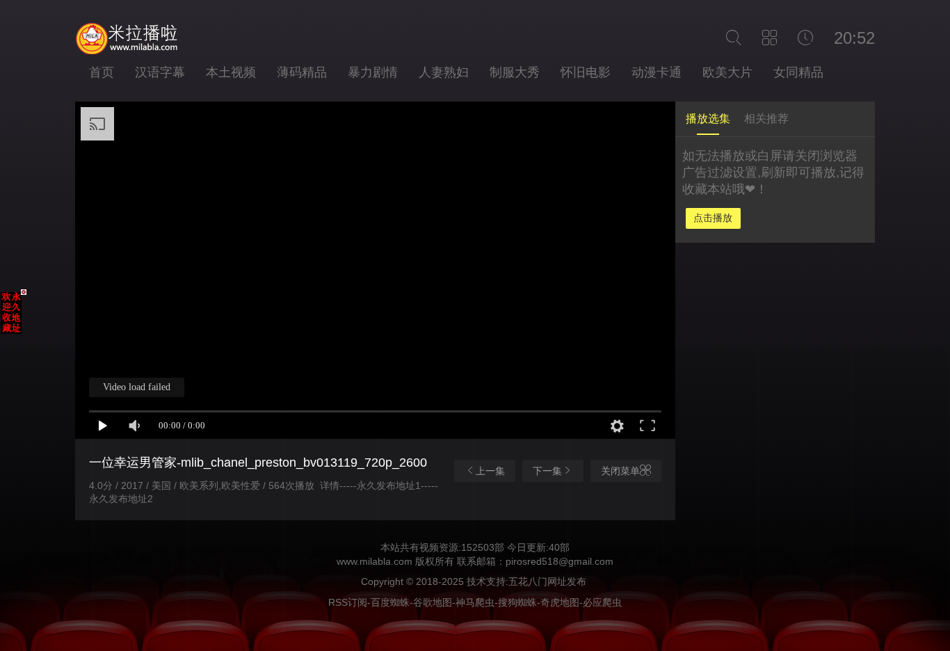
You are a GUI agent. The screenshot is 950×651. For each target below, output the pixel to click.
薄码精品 (302, 72)
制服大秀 (515, 72)
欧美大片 (727, 72)
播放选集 (708, 118)
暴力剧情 (373, 72)
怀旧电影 (586, 72)
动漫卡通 (656, 72)
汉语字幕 (160, 72)
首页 (101, 72)
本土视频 (231, 72)
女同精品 (798, 72)
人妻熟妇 (444, 72)
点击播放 (712, 217)
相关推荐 (766, 118)
